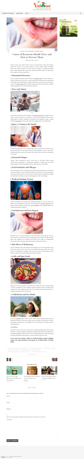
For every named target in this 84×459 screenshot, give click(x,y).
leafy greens (20, 84)
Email (8, 402)
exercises (18, 121)
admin (37, 60)
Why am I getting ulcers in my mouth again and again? (19, 351)
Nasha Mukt (19, 13)
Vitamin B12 (38, 78)
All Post (22, 51)
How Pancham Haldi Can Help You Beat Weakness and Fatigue (31, 378)
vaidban (53, 348)
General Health (39, 51)
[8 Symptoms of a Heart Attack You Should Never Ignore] (54, 359)
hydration (36, 205)
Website (9, 409)
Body (26, 13)
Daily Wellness (30, 51)
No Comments (32, 354)
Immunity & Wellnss (8, 13)
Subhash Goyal (47, 348)
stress (18, 333)
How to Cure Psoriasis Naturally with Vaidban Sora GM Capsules (14, 378)
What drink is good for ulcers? (14, 349)
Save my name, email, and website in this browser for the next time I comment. (26, 417)
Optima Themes (18, 456)
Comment (9, 419)
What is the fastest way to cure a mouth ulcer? (31, 349)
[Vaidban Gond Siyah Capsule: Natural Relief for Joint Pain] (9, 359)
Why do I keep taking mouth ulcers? (39, 351)
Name (8, 396)
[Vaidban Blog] (42, 5)
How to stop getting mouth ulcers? (35, 348)
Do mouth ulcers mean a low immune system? (17, 348)
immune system (38, 115)
